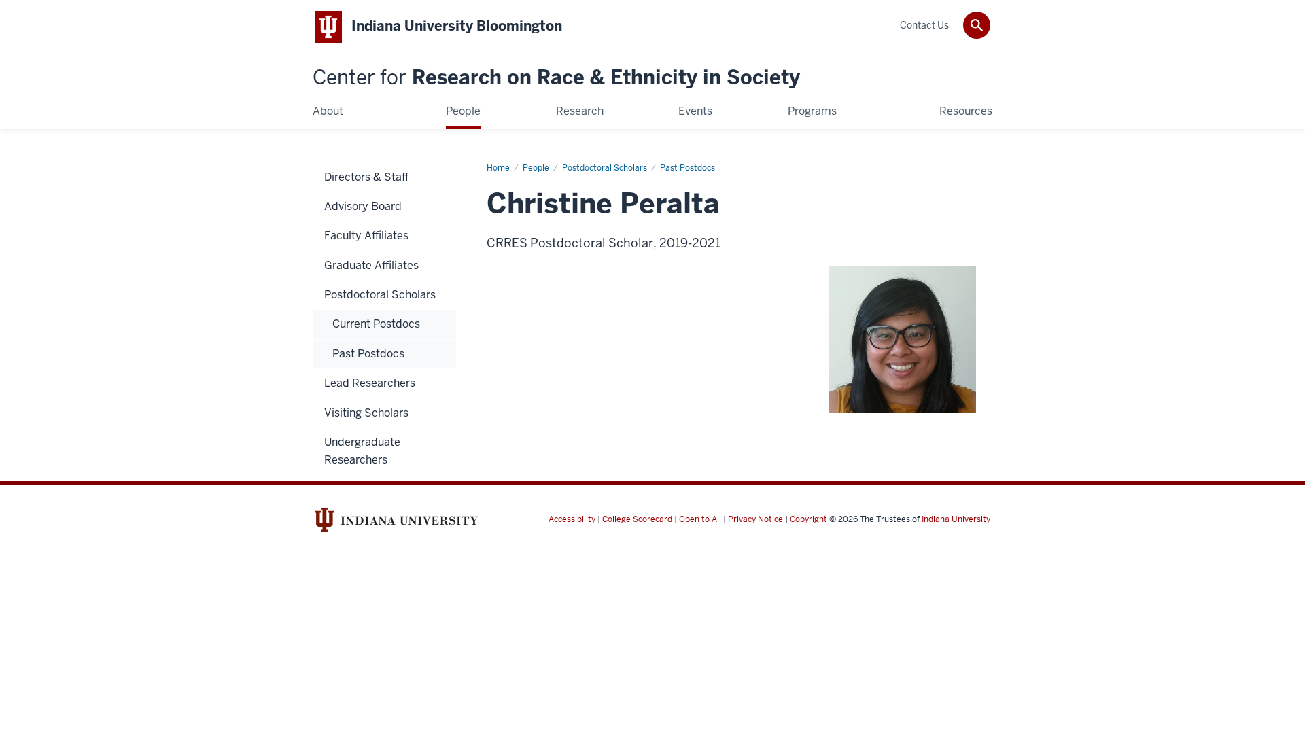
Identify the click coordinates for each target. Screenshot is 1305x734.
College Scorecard (637, 519)
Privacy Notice (755, 519)
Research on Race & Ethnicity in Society (556, 78)
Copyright (808, 519)
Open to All (700, 519)
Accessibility (572, 519)
